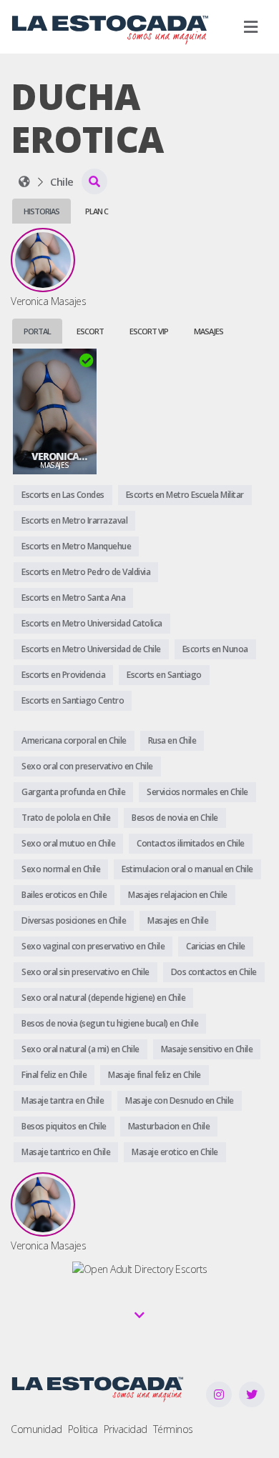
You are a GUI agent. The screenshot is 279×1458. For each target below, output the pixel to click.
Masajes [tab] (208, 331)
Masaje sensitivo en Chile (207, 1049)
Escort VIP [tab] (148, 331)
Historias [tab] (41, 211)
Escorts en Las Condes (62, 495)
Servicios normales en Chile (197, 792)
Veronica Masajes (55, 456)
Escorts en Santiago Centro (72, 700)
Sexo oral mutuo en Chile (68, 843)
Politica (83, 1429)
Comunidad (36, 1429)
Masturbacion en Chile (169, 1126)
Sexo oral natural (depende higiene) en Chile (103, 998)
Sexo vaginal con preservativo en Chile (93, 946)
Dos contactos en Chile (214, 972)
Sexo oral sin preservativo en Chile (85, 972)
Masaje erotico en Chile (175, 1152)
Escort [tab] (90, 331)
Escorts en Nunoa (215, 649)
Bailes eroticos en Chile (64, 895)
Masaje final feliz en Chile (154, 1075)
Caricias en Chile (215, 946)
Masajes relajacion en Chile (177, 895)
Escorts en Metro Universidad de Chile (91, 649)
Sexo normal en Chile (60, 869)
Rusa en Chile (172, 740)
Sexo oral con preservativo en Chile (87, 766)
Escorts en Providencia (63, 675)
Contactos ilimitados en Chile (191, 843)
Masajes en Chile (177, 920)
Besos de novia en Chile (175, 818)
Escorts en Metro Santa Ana (73, 597)
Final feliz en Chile (54, 1075)
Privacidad (125, 1429)
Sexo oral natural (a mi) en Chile (80, 1049)
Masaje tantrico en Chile (65, 1152)
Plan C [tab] (96, 211)
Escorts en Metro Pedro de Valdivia (85, 572)
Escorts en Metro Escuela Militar (185, 495)
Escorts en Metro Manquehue (76, 546)
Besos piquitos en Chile (64, 1126)
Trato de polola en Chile (65, 818)
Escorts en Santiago (164, 675)
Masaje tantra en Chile (62, 1100)
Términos (173, 1429)
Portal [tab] (37, 331)
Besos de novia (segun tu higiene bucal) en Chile (109, 1023)
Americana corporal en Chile (74, 740)
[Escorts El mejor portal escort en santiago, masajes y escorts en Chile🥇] (24, 181)
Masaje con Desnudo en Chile (179, 1100)
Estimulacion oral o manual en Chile (187, 869)
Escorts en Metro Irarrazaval (74, 520)
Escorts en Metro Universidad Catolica (91, 623)
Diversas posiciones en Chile (73, 920)
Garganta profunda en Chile (73, 792)
